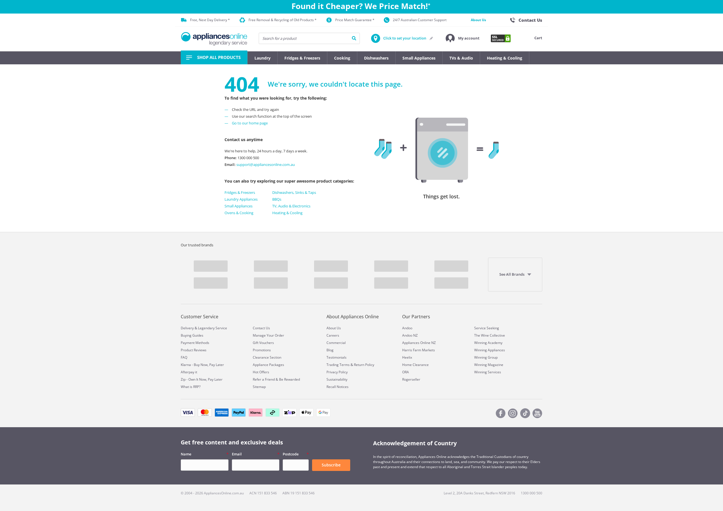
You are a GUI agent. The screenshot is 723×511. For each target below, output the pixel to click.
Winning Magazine (488, 364)
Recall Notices (337, 386)
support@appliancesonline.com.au (265, 164)
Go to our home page (250, 123)
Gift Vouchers (263, 342)
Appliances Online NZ (419, 342)
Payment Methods (195, 342)
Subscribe (331, 465)
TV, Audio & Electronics (291, 206)
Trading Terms (338, 364)
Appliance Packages (268, 364)
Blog (330, 350)
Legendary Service (212, 328)
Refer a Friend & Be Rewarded (276, 379)
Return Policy (364, 364)
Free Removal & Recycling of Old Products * (283, 19)
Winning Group (486, 357)
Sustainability (336, 379)
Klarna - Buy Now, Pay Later (202, 364)
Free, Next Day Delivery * (210, 19)
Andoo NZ (410, 335)
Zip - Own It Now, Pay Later (202, 379)
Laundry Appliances (241, 199)
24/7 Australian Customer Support (420, 19)
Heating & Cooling (287, 212)
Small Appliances (238, 206)
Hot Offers (261, 372)
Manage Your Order (268, 335)
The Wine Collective (489, 335)
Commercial (336, 342)
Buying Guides (192, 335)
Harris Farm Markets (418, 350)
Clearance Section (267, 357)
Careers (332, 335)
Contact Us (261, 328)
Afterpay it (189, 372)
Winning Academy (488, 342)
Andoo (407, 328)
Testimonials (336, 357)
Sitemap (259, 386)
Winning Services (487, 372)
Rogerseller (411, 379)
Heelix (407, 357)
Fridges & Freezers (240, 192)
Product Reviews (193, 350)
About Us (478, 19)
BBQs (276, 199)
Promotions (262, 350)
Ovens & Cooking (239, 212)
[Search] (354, 38)
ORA (405, 372)
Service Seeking (486, 328)
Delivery (187, 328)
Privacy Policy (337, 372)
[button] (463, 38)
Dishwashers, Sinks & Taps (294, 192)
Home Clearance (415, 364)
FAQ (184, 357)
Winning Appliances (489, 350)
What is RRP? (191, 386)
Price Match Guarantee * (354, 19)
